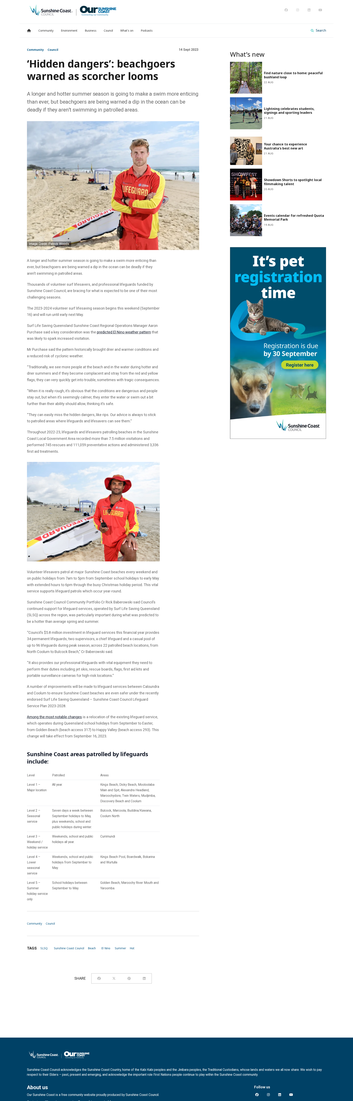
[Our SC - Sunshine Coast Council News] (73, 10)
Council (53, 50)
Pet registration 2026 (247, 250)
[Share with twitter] (114, 978)
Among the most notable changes (54, 717)
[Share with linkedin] (144, 978)
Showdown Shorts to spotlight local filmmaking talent (273, 171)
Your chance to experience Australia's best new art (271, 136)
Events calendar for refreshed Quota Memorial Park (271, 207)
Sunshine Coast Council (69, 948)
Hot (132, 948)
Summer (120, 948)
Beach (92, 948)
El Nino (105, 948)
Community (35, 50)
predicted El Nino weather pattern (124, 332)
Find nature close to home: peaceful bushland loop (271, 64)
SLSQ (44, 948)
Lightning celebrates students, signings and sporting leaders (272, 103)
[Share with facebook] (99, 978)
